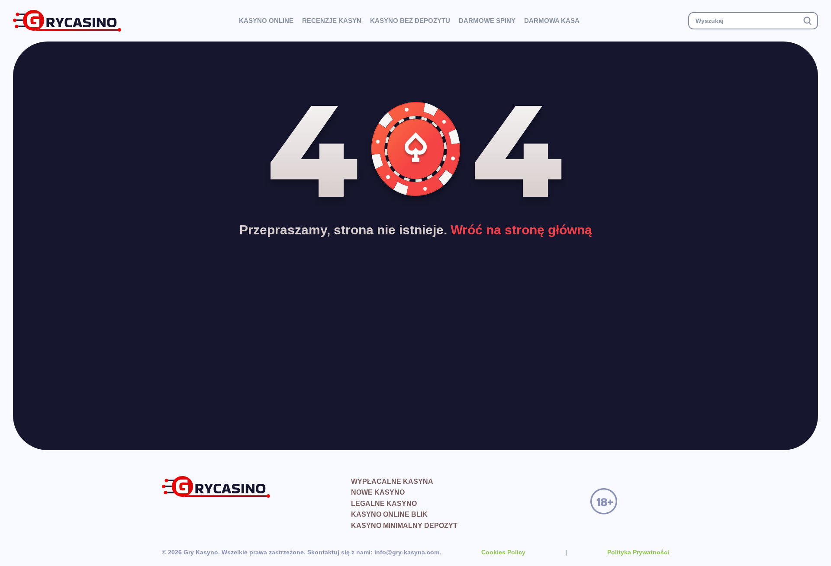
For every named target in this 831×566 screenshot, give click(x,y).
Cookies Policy (503, 552)
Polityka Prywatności (638, 552)
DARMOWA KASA (552, 20)
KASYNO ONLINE (266, 20)
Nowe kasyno (378, 492)
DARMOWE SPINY (487, 20)
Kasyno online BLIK (389, 514)
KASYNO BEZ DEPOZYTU (410, 20)
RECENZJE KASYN (331, 20)
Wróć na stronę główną (521, 230)
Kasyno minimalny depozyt (404, 525)
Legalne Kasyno (384, 503)
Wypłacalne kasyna (392, 481)
